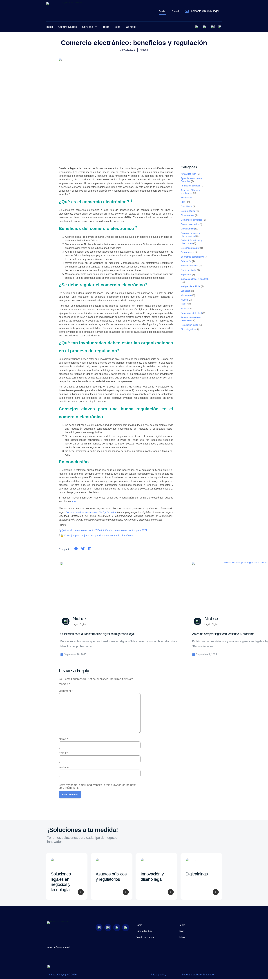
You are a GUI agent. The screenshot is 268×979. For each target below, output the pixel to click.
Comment (66, 690)
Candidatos (186, 206)
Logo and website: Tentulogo (198, 974)
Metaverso (186, 295)
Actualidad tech (188, 174)
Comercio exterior (190, 224)
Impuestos (186, 274)
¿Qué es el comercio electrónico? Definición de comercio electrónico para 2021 (103, 530)
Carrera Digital (188, 211)
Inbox (182, 937)
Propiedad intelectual (191, 313)
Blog (118, 26)
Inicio (49, 26)
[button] (76, 548)
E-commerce (187, 252)
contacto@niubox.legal (205, 11)
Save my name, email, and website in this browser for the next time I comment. (97, 786)
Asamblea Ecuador (190, 185)
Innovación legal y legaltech (194, 279)
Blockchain (186, 197)
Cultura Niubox (67, 26)
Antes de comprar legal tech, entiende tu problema (223, 634)
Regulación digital (189, 325)
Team (106, 26)
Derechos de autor (190, 248)
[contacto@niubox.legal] (187, 11)
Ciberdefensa (187, 215)
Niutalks (185, 308)
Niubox (184, 300)
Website (64, 767)
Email (63, 753)
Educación (186, 261)
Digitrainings (197, 874)
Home (139, 925)
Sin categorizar (188, 329)
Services (87, 26)
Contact (131, 26)
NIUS (183, 304)
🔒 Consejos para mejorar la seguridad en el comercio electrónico (96, 535)
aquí (73, 501)
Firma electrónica (189, 265)
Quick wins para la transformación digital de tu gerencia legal (97, 634)
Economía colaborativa (192, 257)
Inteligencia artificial (190, 286)
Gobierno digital (188, 270)
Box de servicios (145, 937)
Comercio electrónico (191, 220)
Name (63, 739)
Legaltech (185, 291)
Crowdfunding (188, 228)
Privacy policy (158, 974)
